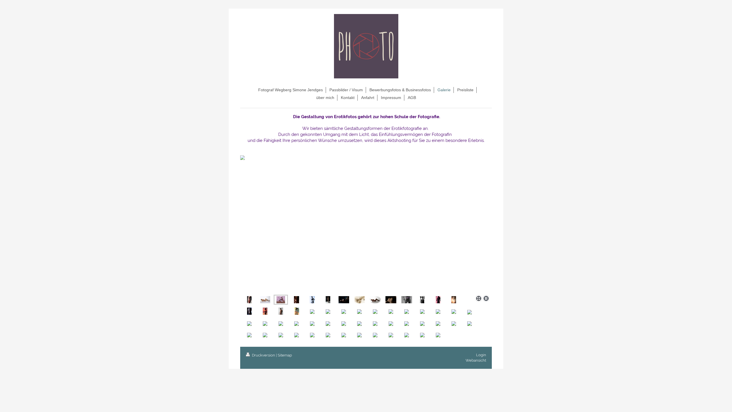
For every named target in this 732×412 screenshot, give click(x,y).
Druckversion (263, 355)
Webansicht (476, 360)
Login (481, 355)
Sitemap (285, 355)
